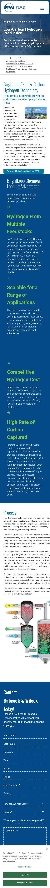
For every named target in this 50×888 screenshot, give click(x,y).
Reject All (25, 875)
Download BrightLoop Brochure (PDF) (23, 171)
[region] (25, 866)
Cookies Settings (25, 867)
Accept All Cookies (25, 883)
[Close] (47, 849)
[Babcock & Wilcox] (14, 8)
